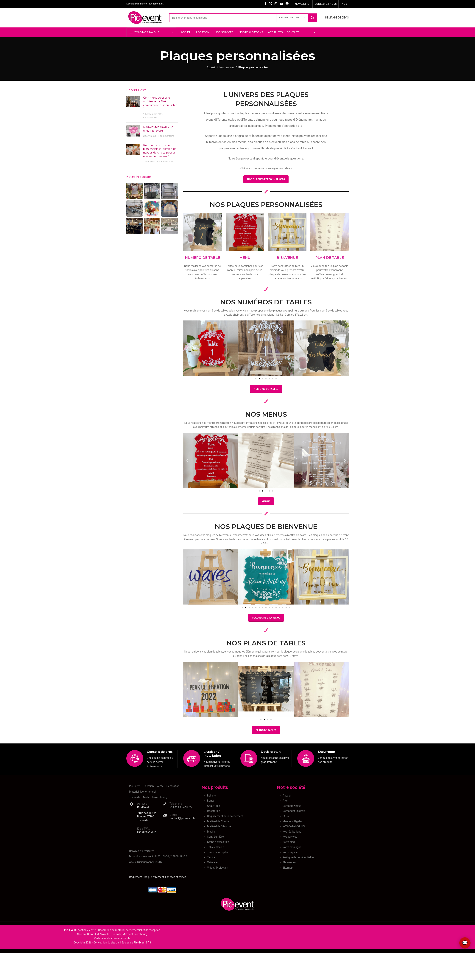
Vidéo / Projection (217, 867)
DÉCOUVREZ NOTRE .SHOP (333, 32)
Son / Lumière (215, 836)
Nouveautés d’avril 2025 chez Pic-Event (158, 128)
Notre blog (289, 841)
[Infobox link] (152, 759)
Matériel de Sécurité (219, 826)
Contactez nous (292, 805)
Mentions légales (293, 821)
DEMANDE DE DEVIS (337, 17)
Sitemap (288, 867)
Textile (211, 857)
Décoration (213, 810)
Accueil (211, 67)
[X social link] (270, 4)
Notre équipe (290, 852)
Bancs (210, 800)
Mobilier (212, 831)
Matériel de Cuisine (218, 821)
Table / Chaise (215, 846)
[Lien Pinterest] (287, 4)
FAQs (286, 816)
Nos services (226, 67)
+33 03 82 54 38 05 (180, 807)
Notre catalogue (292, 846)
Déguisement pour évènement (225, 816)
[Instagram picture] (134, 191)
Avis (285, 800)
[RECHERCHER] (312, 17)
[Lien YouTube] (281, 4)
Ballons (211, 795)
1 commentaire (166, 135)
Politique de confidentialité (298, 857)
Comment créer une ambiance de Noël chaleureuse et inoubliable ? (160, 103)
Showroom (289, 862)
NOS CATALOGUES (294, 826)
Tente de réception (218, 852)
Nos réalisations (292, 831)
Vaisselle (212, 862)
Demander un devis (294, 810)
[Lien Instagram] (275, 4)
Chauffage (213, 805)
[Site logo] (145, 17)
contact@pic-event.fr (182, 818)
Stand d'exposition (218, 841)
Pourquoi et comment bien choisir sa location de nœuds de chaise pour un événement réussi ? (159, 151)
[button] (187, 348)
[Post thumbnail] (133, 108)
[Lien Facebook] (265, 4)
